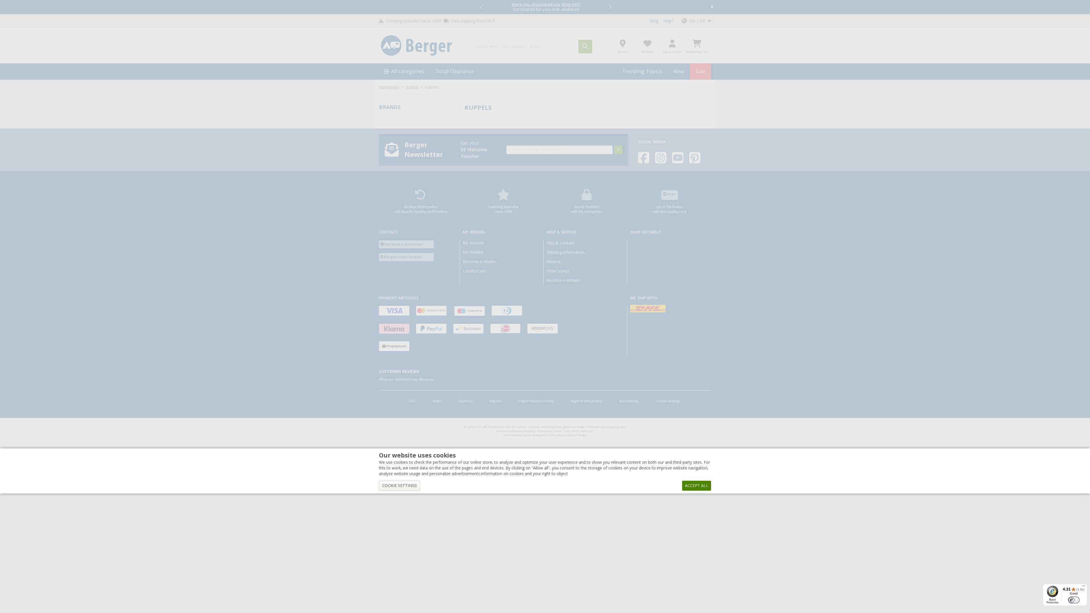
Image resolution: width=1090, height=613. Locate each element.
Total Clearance (455, 71)
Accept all (696, 485)
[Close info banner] (712, 7)
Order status (557, 271)
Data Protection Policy (536, 401)
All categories (407, 71)
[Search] (585, 46)
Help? (668, 21)
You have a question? (403, 244)
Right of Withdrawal (586, 401)
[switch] (1073, 600)
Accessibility (629, 401)
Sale (700, 71)
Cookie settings (668, 401)
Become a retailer (479, 261)
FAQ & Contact (560, 243)
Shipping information (565, 252)
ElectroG (466, 401)
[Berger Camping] (422, 45)
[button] (482, 7)
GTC (412, 401)
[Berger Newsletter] (618, 150)
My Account (474, 243)
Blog (654, 21)
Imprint (495, 401)
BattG (437, 401)
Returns (553, 261)
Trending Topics (642, 71)
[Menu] (1083, 587)
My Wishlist (473, 252)
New (678, 71)
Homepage (389, 87)
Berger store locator (403, 257)
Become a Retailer (563, 280)
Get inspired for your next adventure (546, 7)
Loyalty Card (474, 271)
